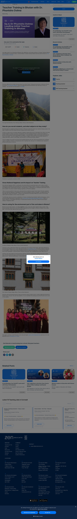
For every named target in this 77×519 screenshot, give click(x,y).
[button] (38, 516)
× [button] (75, 506)
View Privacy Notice (42, 509)
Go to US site (38, 261)
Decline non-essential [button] (29, 512)
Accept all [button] (47, 512)
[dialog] (38, 512)
